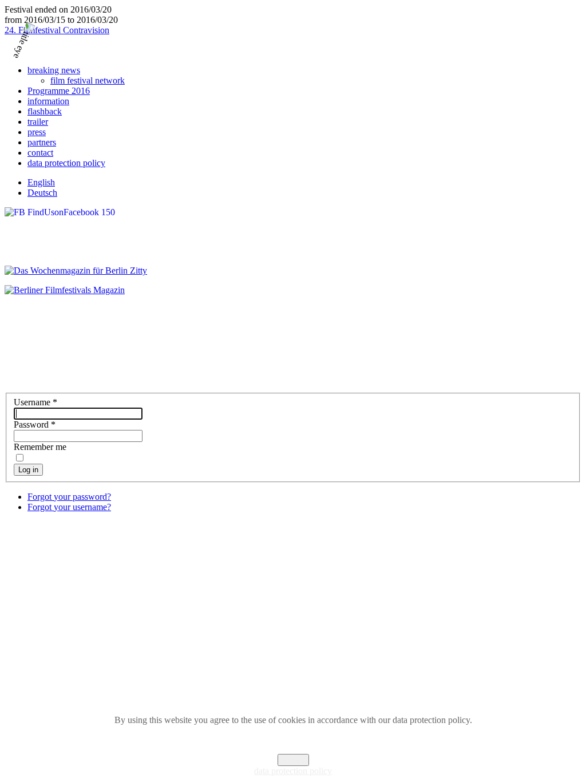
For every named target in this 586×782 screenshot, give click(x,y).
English (41, 182)
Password (35, 424)
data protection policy (66, 163)
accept (293, 760)
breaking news (53, 70)
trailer (37, 122)
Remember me (40, 447)
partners (41, 142)
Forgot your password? (69, 496)
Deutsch (42, 193)
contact (40, 152)
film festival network (87, 80)
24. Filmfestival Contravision (57, 30)
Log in (28, 469)
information (48, 101)
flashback (44, 111)
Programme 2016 (58, 91)
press (36, 132)
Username (35, 402)
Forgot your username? (69, 507)
